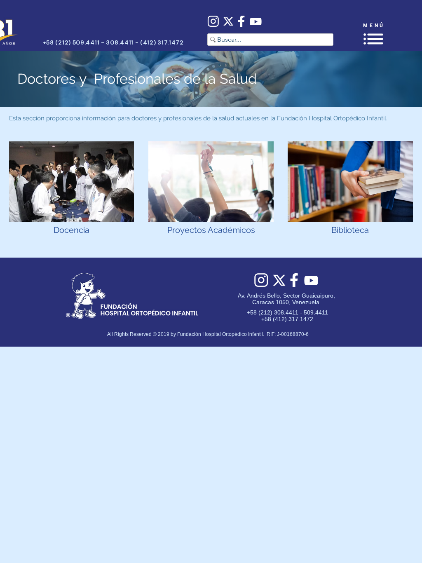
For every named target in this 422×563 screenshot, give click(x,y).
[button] (373, 39)
